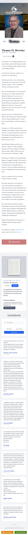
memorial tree (19, 230)
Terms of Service (18, 528)
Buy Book (15, 285)
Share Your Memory (9, 308)
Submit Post (14, 332)
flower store (18, 232)
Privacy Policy (10, 528)
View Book (7, 285)
